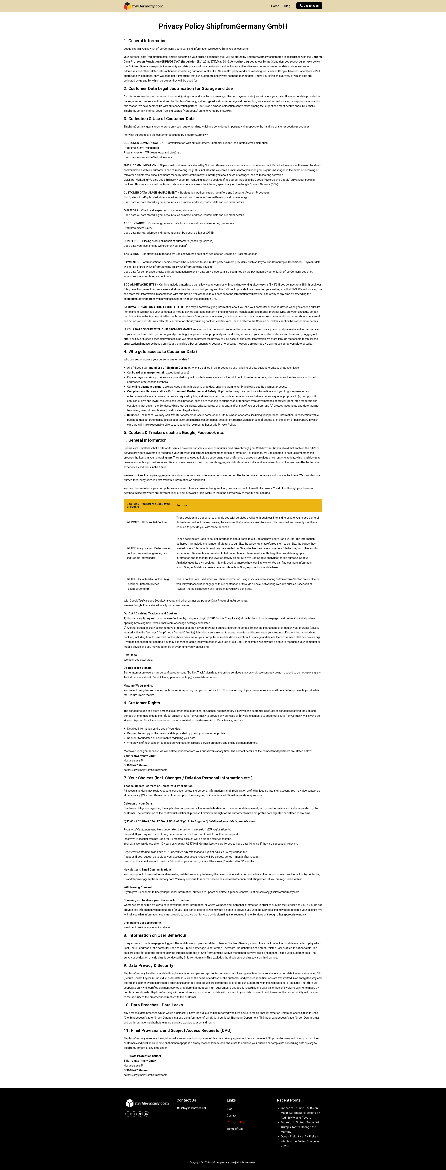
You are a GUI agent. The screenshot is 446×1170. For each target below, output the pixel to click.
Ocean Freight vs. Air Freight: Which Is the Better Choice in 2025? (300, 1141)
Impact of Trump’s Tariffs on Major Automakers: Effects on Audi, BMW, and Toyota (300, 1112)
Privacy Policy (235, 1122)
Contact (231, 1115)
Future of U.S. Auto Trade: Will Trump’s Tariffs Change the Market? (300, 1127)
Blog (287, 6)
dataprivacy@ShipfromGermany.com (145, 770)
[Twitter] (140, 1114)
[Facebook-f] (128, 1114)
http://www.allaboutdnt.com (201, 677)
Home (275, 6)
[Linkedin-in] (146, 1114)
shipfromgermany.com (222, 1162)
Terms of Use (235, 1128)
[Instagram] (134, 1114)
